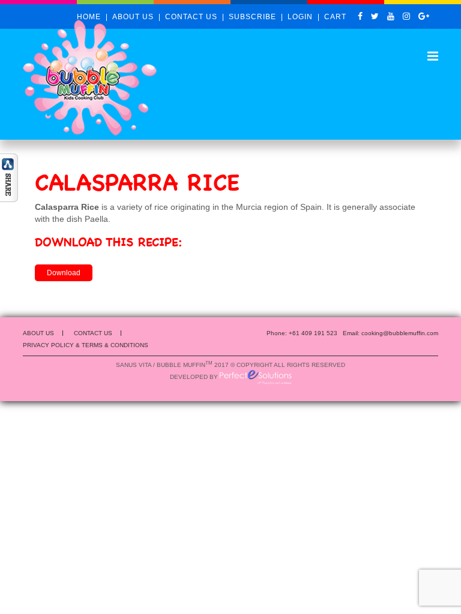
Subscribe (252, 17)
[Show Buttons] (9, 177)
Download (63, 273)
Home (89, 17)
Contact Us (191, 17)
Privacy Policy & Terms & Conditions (85, 345)
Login (300, 17)
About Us (133, 17)
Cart (335, 17)
